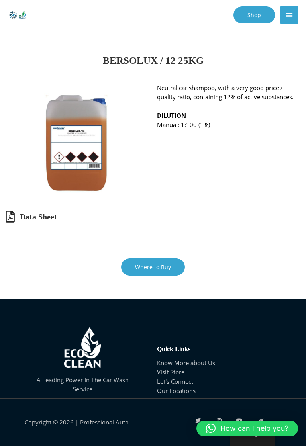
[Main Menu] (289, 15)
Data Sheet (38, 216)
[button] (247, 428)
